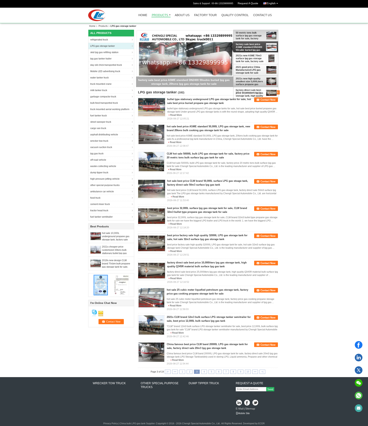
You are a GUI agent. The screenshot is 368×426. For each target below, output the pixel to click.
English (271, 3)
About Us (182, 15)
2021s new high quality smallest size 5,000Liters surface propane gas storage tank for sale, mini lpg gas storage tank (250, 81)
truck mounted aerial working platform (109, 109)
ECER (261, 423)
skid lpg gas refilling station (104, 52)
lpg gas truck (97, 153)
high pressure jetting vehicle (105, 179)
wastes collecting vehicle (103, 166)
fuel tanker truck (98, 115)
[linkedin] (358, 357)
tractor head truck (99, 210)
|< (168, 371)
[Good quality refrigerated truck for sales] (100, 285)
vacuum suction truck (101, 147)
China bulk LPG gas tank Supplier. (138, 423)
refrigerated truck (99, 39)
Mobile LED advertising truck (105, 71)
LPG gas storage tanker (102, 46)
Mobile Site (244, 413)
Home (142, 15)
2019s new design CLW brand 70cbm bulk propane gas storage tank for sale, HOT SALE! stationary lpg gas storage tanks (116, 267)
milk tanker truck (98, 90)
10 (247, 371)
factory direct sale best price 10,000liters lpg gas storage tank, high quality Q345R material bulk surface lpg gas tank (249, 93)
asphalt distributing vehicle (104, 134)
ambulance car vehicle (102, 191)
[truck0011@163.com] (358, 408)
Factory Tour (205, 15)
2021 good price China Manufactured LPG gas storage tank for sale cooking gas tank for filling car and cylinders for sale (250, 70)
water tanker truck (99, 77)
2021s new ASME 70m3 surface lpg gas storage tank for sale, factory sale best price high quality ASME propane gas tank (250, 58)
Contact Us (262, 15)
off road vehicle (98, 160)
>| (262, 371)
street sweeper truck (100, 122)
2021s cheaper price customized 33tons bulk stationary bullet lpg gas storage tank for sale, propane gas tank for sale (115, 253)
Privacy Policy (110, 423)
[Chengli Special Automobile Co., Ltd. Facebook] (247, 403)
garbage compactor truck (103, 96)
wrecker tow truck (99, 141)
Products (160, 15)
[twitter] (358, 370)
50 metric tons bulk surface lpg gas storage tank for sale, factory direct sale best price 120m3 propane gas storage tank (249, 35)
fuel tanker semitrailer (101, 216)
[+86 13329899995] (358, 395)
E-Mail (239, 408)
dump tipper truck (99, 172)
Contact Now (267, 99)
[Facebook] (358, 344)
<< (175, 371)
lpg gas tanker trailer (101, 58)
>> (255, 371)
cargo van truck (98, 128)
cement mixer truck (100, 204)
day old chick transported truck (106, 65)
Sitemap (250, 408)
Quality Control (235, 15)
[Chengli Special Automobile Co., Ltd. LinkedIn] (239, 403)
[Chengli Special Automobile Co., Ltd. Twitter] (255, 403)
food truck (95, 198)
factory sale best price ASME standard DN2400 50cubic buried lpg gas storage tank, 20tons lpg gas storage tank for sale (249, 47)
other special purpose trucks (105, 185)
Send (270, 389)
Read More (176, 115)
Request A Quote (248, 3)
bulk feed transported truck (104, 103)
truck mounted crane (101, 84)
